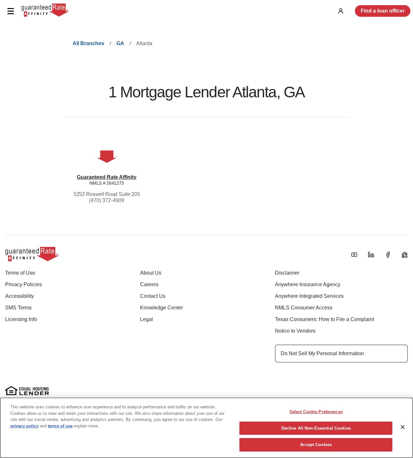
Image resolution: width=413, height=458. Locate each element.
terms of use (60, 426)
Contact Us (153, 296)
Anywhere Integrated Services (309, 296)
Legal (146, 319)
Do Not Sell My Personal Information (322, 353)
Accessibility (19, 296)
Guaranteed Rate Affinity (106, 177)
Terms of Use (20, 273)
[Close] (403, 427)
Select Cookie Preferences (316, 411)
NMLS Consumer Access (303, 307)
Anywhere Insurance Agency (307, 284)
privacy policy (24, 426)
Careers (149, 284)
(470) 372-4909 (106, 200)
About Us (150, 273)
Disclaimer (287, 273)
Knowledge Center (161, 307)
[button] (10, 11)
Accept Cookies (316, 444)
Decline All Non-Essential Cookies (316, 428)
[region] (206, 427)
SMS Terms (18, 307)
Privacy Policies (23, 284)
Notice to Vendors (295, 331)
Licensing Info (21, 319)
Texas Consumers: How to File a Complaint (324, 319)
